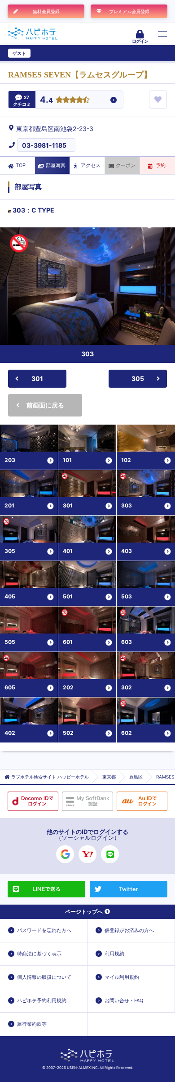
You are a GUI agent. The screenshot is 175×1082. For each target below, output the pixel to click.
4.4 (46, 100)
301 (37, 378)
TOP (21, 165)
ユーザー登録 (47, 53)
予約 (161, 165)
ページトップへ (84, 911)
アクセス (91, 165)
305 (137, 378)
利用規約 (114, 954)
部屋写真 (56, 165)
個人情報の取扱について (44, 977)
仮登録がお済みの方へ (129, 930)
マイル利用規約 (122, 977)
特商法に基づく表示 (39, 954)
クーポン (126, 165)
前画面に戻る (45, 405)
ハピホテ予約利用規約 (41, 1000)
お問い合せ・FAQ (124, 1000)
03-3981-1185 (44, 145)
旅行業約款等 (32, 1024)
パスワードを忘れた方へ (44, 930)
